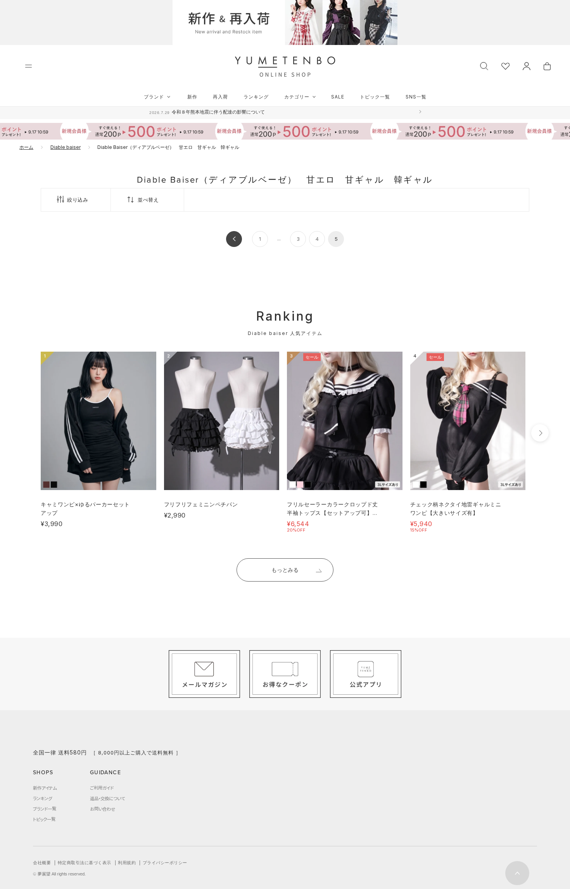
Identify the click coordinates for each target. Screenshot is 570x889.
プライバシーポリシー (165, 862)
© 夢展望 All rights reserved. (59, 874)
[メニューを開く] (28, 66)
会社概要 (42, 862)
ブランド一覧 (44, 808)
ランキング (256, 97)
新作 (192, 97)
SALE (337, 97)
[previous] (26, 433)
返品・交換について (107, 798)
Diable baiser (65, 147)
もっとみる (285, 569)
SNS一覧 (416, 97)
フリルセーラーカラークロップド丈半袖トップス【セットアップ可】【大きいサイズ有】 (332, 513)
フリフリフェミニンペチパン (201, 504)
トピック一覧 (375, 97)
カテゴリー (296, 97)
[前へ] (234, 239)
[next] (540, 433)
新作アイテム (45, 787)
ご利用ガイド (102, 787)
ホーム (26, 147)
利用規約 (127, 862)
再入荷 (220, 97)
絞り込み (77, 199)
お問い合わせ (102, 808)
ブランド (154, 97)
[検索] (484, 65)
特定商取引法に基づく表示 (84, 862)
